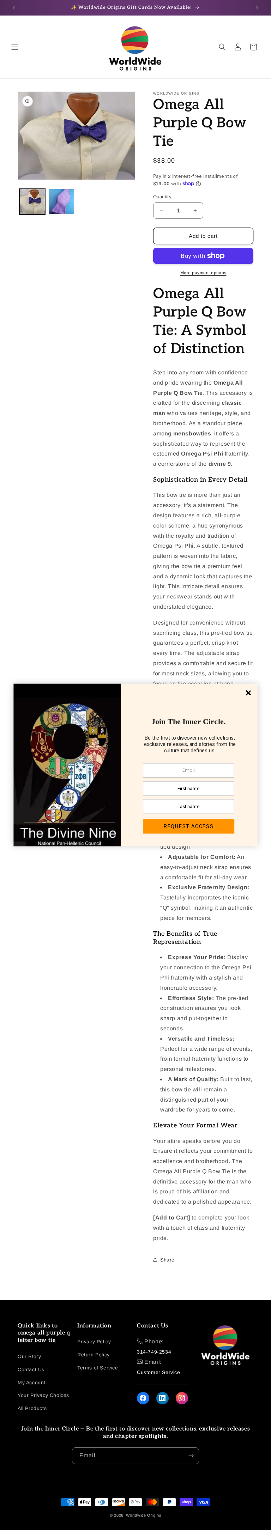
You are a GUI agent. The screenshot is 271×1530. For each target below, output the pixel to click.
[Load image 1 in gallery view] (32, 202)
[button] (15, 47)
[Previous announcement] (14, 8)
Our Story (29, 1356)
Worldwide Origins (143, 1515)
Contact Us (31, 1369)
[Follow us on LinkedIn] (162, 1398)
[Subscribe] (191, 1455)
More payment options (203, 272)
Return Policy (93, 1354)
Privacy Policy (94, 1341)
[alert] (135, 765)
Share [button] (167, 1260)
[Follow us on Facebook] (143, 1398)
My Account (32, 1382)
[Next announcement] (257, 8)
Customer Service (158, 1372)
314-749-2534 (154, 1352)
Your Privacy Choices (43, 1395)
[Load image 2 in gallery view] (61, 202)
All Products (32, 1408)
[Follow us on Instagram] (182, 1398)
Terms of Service (97, 1368)
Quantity (162, 196)
